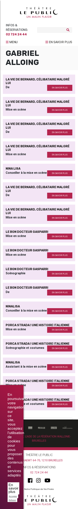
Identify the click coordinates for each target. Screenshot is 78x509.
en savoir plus (59, 88)
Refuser (12, 500)
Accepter (13, 496)
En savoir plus (13, 488)
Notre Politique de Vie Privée (39, 489)
